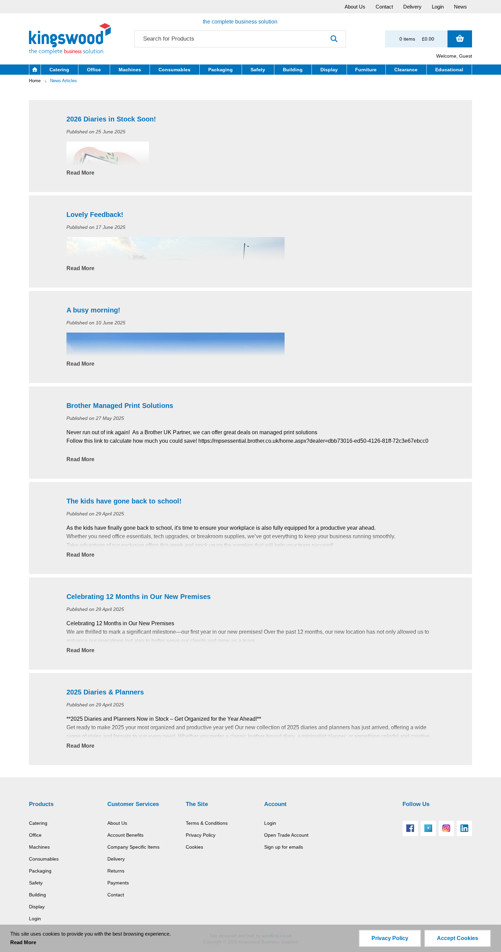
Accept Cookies (457, 938)
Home (35, 80)
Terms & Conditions (207, 823)
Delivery (116, 858)
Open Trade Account (286, 835)
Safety (36, 882)
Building (37, 894)
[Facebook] (410, 828)
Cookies (194, 847)
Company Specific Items (133, 847)
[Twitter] (428, 828)
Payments (118, 882)
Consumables (44, 858)
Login (35, 918)
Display (37, 906)
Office (35, 835)
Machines (39, 847)
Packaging (40, 870)
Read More (80, 173)
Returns (115, 870)
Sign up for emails (283, 847)
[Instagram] (446, 828)
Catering (38, 823)
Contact (115, 894)
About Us (117, 823)
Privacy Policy (200, 835)
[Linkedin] (464, 828)
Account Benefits (125, 835)
